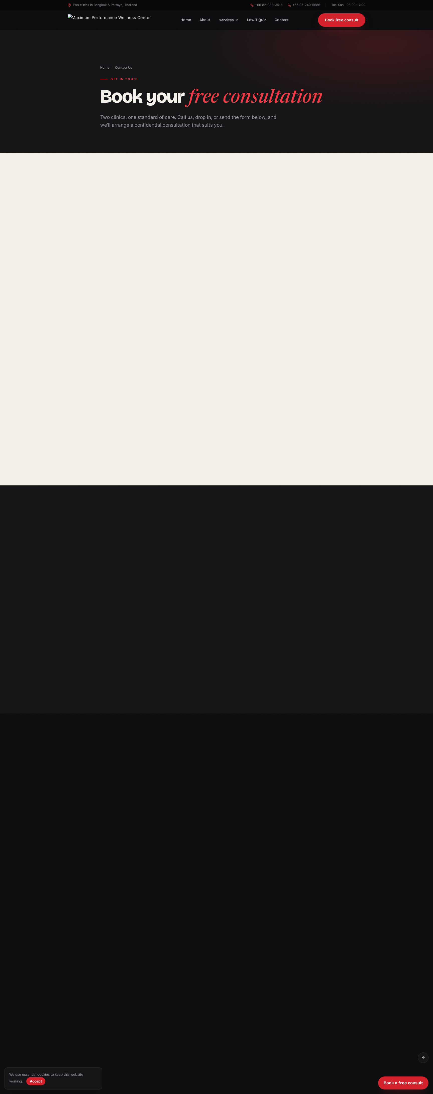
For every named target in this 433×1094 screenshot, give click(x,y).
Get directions (140, 452)
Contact (282, 20)
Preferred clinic (299, 578)
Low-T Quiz (256, 20)
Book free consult (341, 20)
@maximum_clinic (91, 633)
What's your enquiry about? (233, 600)
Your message (223, 622)
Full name (220, 555)
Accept (36, 1081)
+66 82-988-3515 (269, 5)
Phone (292, 555)
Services (226, 20)
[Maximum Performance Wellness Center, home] (109, 20)
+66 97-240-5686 (306, 5)
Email (215, 578)
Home (185, 20)
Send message (283, 678)
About (204, 20)
